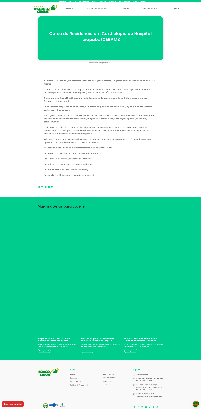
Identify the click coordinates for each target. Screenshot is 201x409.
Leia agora (42, 351)
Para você (72, 1)
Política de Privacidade (79, 385)
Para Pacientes (109, 378)
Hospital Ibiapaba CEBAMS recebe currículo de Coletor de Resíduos (140, 339)
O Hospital (68, 8)
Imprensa (102, 1)
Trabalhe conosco (139, 1)
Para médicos (84, 1)
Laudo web (62, 1)
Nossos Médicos (109, 374)
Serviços (125, 8)
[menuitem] (62, 1)
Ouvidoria (112, 1)
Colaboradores (124, 1)
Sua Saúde (107, 381)
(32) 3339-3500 (141, 374)
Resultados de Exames (97, 8)
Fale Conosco (108, 385)
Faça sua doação (13, 404)
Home (72, 374)
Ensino (94, 1)
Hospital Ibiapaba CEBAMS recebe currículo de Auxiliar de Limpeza (97, 339)
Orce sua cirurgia (150, 8)
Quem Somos (75, 381)
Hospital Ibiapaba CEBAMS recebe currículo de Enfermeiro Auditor (54, 339)
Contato (176, 8)
